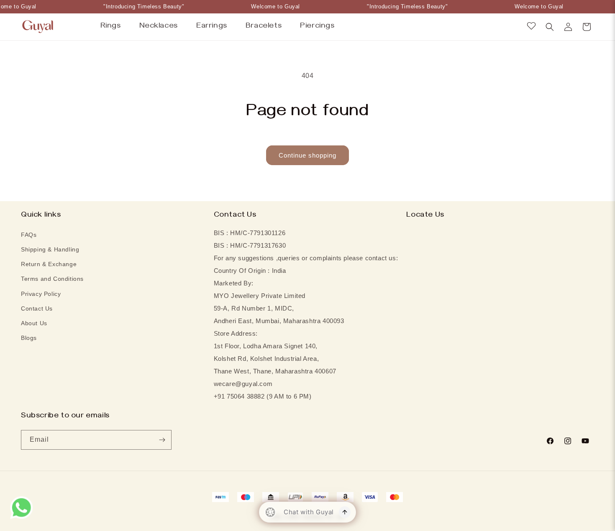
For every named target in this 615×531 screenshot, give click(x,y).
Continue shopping (307, 155)
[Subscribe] (162, 440)
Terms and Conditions (52, 278)
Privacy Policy (41, 293)
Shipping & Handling (50, 249)
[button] (550, 27)
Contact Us (37, 308)
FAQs (28, 234)
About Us (34, 323)
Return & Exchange (49, 264)
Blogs (29, 337)
